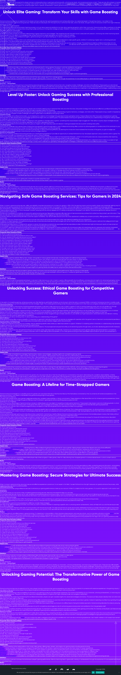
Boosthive (3, 67)
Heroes (96, 4)
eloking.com (8, 449)
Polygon (2, 264)
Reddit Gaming (4, 359)
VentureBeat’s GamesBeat (8, 656)
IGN (1, 169)
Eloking (2, 70)
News (89, 4)
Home (81, 4)
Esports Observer (5, 360)
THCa (67, 44)
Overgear (3, 69)
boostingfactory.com (17, 447)
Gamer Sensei (4, 548)
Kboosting (3, 72)
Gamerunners (4, 73)
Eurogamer (3, 653)
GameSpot (3, 170)
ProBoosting (3, 551)
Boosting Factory (5, 545)
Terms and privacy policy (18, 668)
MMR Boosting (4, 550)
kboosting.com (11, 454)
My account (107, 4)
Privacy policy (100, 672)
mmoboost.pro (13, 451)
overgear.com (10, 452)
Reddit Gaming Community (8, 175)
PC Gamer (3, 172)
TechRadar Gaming (6, 267)
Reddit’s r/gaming (5, 265)
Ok (93, 672)
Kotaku (2, 173)
